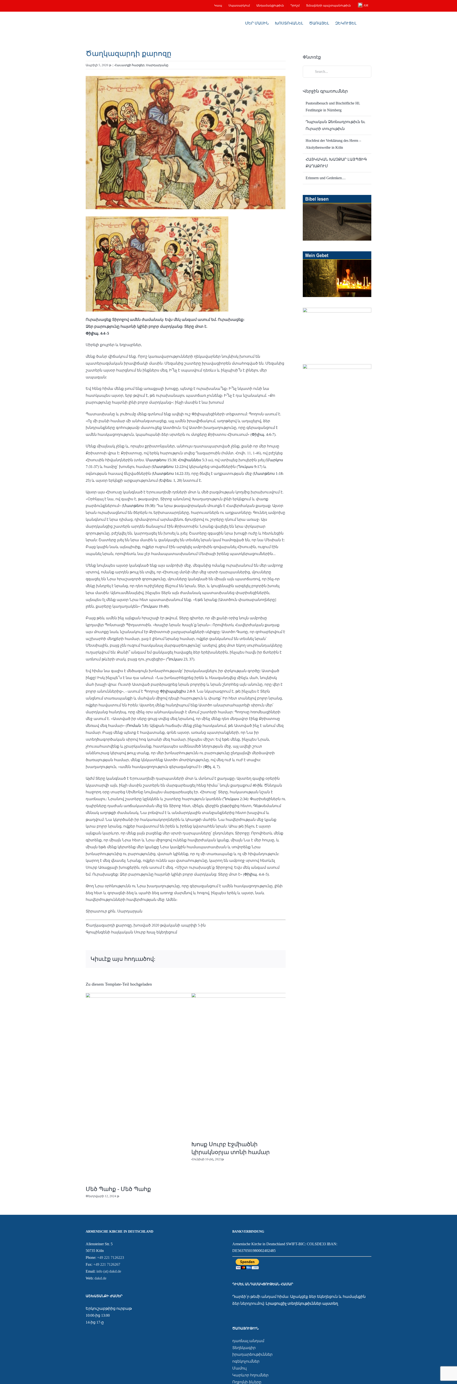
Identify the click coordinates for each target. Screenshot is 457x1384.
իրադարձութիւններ (252, 1354)
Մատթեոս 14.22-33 (170, 473)
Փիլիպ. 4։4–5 (97, 333)
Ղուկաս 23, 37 (180, 659)
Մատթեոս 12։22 (168, 467)
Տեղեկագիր (244, 1348)
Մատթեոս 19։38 (138, 506)
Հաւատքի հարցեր (129, 65)
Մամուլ (239, 1368)
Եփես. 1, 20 (170, 480)
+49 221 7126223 (110, 1257)
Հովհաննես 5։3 (192, 460)
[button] (364, 23)
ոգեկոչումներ (245, 1361)
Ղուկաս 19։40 (154, 606)
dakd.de (100, 1278)
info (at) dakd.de (108, 1271)
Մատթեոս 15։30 (161, 460)
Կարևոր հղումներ (250, 1375)
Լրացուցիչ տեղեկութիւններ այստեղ (302, 1303)
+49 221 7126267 (106, 1264)
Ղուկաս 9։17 (249, 467)
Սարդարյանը (157, 65)
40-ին (257, 785)
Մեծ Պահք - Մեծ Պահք (118, 1189)
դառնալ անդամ (248, 1341)
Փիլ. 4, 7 (211, 767)
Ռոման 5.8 (137, 726)
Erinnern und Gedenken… (326, 178)
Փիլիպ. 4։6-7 (263, 434)
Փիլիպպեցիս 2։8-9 (177, 691)
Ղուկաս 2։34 (235, 799)
